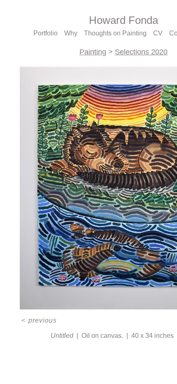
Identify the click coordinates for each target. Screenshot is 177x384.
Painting (93, 52)
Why (72, 33)
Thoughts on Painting (116, 33)
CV (157, 33)
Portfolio (47, 33)
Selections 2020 (140, 52)
